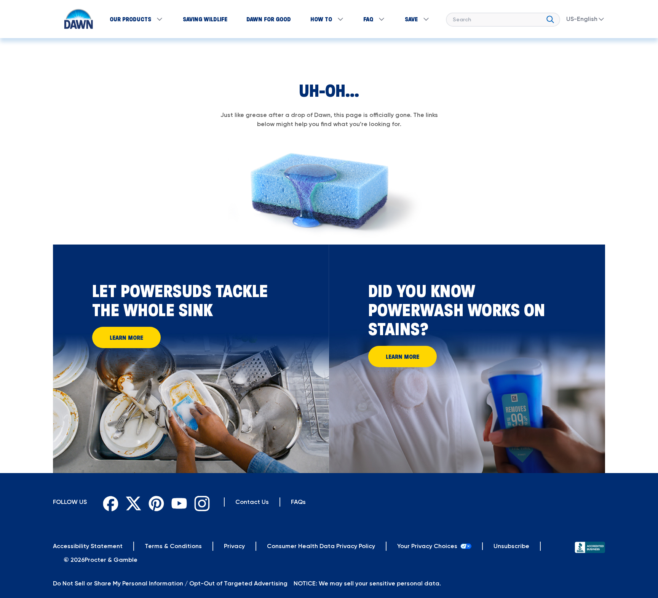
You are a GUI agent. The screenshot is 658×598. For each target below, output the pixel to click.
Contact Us (252, 501)
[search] (550, 18)
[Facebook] (109, 502)
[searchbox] (503, 20)
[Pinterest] (155, 502)
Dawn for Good (268, 19)
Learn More (126, 337)
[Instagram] (200, 502)
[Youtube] (177, 502)
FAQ (368, 19)
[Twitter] (132, 502)
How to (321, 19)
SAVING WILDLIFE (205, 19)
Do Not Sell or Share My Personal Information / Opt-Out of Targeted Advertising (170, 583)
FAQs (298, 501)
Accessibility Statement (88, 546)
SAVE (411, 19)
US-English (581, 18)
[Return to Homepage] (75, 19)
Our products (130, 19)
